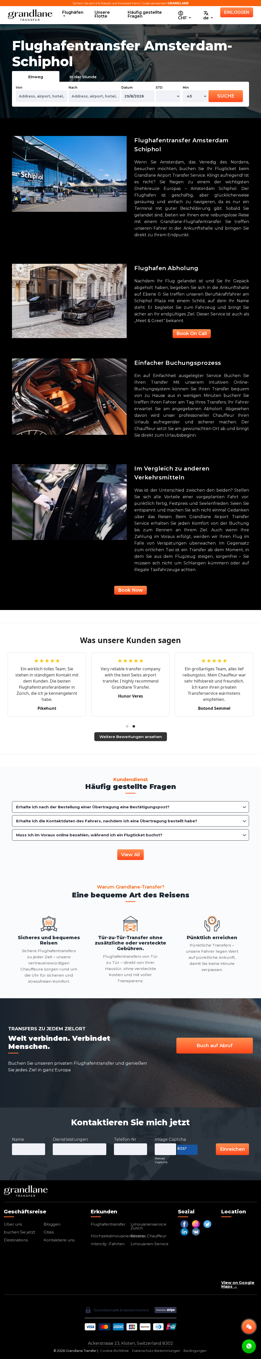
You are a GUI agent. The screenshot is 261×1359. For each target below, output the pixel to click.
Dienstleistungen (70, 1139)
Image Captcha (170, 1139)
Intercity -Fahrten (108, 1243)
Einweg (35, 76)
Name (18, 1139)
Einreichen (232, 1149)
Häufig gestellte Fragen (145, 14)
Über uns (13, 1224)
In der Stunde (83, 76)
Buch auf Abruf (215, 1045)
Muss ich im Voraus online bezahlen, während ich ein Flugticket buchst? (89, 835)
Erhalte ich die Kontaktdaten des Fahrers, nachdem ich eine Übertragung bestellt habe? (106, 821)
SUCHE (225, 96)
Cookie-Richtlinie (114, 1351)
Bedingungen (195, 1351)
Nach (73, 87)
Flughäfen (72, 12)
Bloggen (52, 1224)
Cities (49, 1232)
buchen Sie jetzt (19, 1232)
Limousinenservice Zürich (148, 1226)
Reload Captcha (161, 1160)
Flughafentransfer (108, 1224)
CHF (183, 18)
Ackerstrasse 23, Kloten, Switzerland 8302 (130, 1343)
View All (130, 854)
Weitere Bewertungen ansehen (130, 736)
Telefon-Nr (125, 1139)
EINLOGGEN (236, 12)
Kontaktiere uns (59, 1240)
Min (186, 87)
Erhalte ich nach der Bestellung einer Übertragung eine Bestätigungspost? (92, 807)
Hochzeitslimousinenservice (118, 1235)
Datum (127, 87)
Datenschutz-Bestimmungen (156, 1351)
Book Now (130, 590)
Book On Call (191, 333)
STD (159, 87)
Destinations (16, 1240)
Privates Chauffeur (148, 1235)
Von (19, 87)
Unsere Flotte (102, 14)
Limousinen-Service (149, 1243)
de (206, 18)
